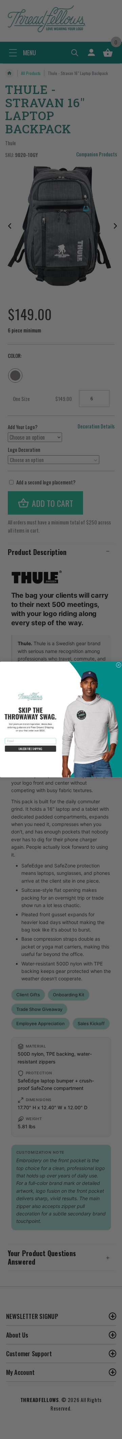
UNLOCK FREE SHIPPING (30, 749)
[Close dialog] (118, 665)
